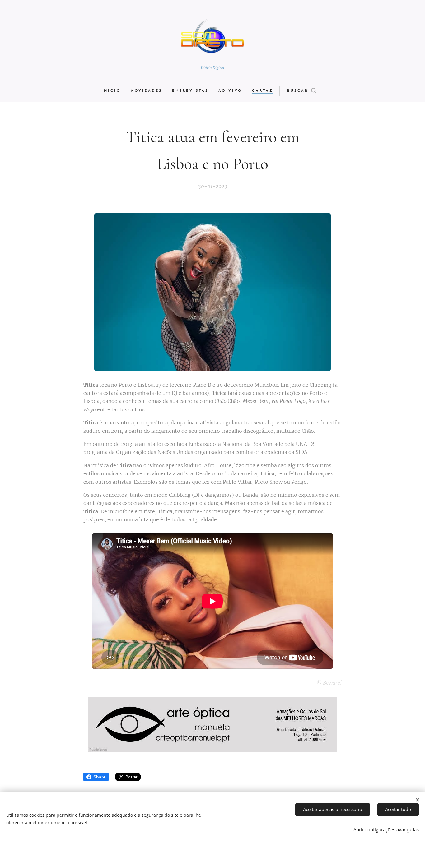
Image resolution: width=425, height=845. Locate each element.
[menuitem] (113, 91)
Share (99, 776)
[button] (301, 91)
